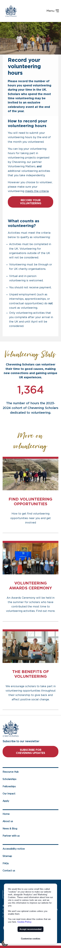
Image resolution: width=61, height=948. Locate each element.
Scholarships (9, 779)
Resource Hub (11, 772)
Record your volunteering (30, 202)
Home (6, 814)
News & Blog (10, 828)
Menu (51, 10)
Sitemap (7, 856)
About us (8, 821)
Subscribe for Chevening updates (30, 751)
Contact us (9, 870)
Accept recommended (30, 929)
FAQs (6, 863)
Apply (6, 801)
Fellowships (9, 786)
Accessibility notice (14, 849)
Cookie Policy (24, 922)
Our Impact (9, 793)
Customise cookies (30, 938)
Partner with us (11, 836)
